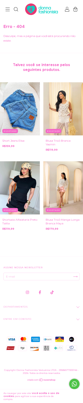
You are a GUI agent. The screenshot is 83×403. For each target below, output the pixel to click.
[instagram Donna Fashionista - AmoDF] (27, 292)
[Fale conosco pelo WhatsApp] (74, 384)
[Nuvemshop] (41, 380)
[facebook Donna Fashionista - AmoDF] (40, 292)
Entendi (71, 396)
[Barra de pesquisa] (16, 10)
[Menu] (7, 10)
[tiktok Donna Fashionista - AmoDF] (52, 292)
